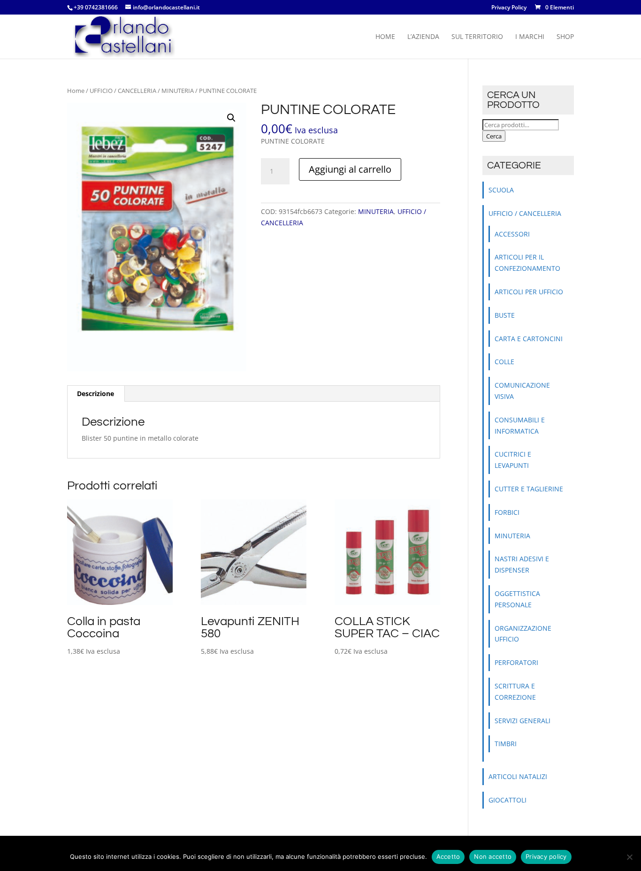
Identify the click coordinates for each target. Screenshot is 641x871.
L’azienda (423, 37)
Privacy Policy (509, 8)
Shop (565, 37)
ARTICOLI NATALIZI (517, 776)
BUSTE (505, 315)
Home (385, 37)
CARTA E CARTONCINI (529, 338)
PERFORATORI (516, 662)
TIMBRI (506, 743)
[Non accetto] (629, 857)
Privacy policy (546, 856)
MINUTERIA (177, 90)
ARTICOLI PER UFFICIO (529, 291)
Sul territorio (477, 37)
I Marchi (529, 37)
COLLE (504, 361)
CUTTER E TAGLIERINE (529, 488)
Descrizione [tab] (95, 393)
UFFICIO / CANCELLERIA (123, 90)
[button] (231, 117)
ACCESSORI (512, 233)
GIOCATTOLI (507, 799)
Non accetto (492, 856)
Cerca (494, 136)
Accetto (448, 856)
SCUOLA (501, 189)
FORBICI (507, 512)
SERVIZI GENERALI (522, 720)
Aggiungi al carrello (350, 169)
